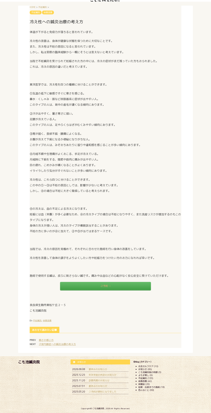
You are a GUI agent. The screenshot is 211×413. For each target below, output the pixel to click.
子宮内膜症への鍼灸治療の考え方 (57, 344)
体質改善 (47, 320)
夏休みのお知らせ (98, 369)
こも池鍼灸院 (29, 361)
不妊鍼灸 (37, 320)
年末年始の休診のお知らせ (102, 374)
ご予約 (104, 286)
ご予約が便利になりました (102, 391)
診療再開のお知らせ (99, 380)
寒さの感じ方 (46, 340)
